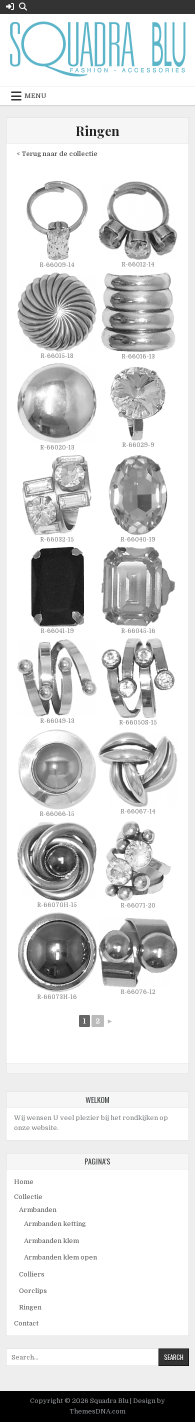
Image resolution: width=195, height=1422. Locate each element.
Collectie (28, 1196)
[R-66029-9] (138, 408)
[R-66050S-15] (138, 683)
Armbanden (37, 1210)
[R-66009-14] (57, 225)
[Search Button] (23, 6)
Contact (26, 1323)
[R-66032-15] (57, 499)
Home (24, 1182)
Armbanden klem (51, 1240)
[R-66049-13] (57, 683)
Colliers (31, 1274)
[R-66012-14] (138, 225)
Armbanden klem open (60, 1257)
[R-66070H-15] (57, 866)
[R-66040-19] (138, 499)
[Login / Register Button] (10, 6)
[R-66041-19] (57, 591)
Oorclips (33, 1290)
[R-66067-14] (138, 774)
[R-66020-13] (57, 408)
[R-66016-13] (138, 317)
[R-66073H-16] (57, 957)
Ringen (98, 131)
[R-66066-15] (57, 774)
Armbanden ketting (55, 1224)
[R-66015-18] (57, 316)
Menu (35, 96)
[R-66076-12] (138, 957)
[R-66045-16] (138, 591)
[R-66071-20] (138, 865)
